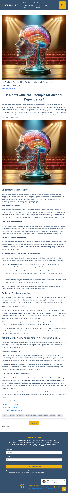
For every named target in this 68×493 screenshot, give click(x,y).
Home (25, 2)
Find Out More (28, 5)
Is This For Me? (44, 5)
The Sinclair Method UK (35, 487)
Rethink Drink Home (11, 404)
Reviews (25, 7)
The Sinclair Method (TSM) (9, 88)
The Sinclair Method (31, 415)
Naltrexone (12, 415)
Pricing (36, 2)
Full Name (9, 449)
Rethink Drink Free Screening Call (15, 411)
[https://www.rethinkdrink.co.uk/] (10, 5)
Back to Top (34, 423)
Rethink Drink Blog (11, 407)
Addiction (59, 415)
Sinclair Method (20, 415)
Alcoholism (52, 415)
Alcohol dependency (43, 415)
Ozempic (5, 415)
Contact (37, 7)
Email (8, 456)
